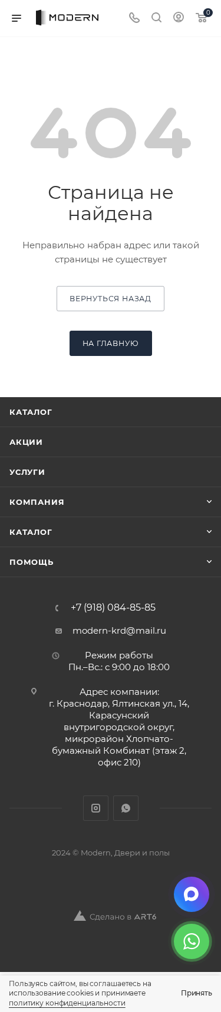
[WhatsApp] (191, 941)
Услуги (27, 472)
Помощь (31, 562)
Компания (36, 502)
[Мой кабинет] (178, 18)
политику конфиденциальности (67, 1002)
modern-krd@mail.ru (119, 630)
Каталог (30, 412)
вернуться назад (110, 298)
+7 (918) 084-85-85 (113, 607)
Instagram (95, 808)
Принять (196, 992)
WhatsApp (125, 808)
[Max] (191, 894)
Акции (26, 442)
